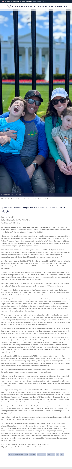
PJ (41, 454)
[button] (39, 1)
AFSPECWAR (32, 454)
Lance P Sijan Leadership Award (16, 454)
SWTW (26, 454)
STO (57, 454)
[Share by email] (7, 211)
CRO (53, 454)
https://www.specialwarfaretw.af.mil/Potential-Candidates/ (22, 447)
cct (38, 454)
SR (44, 454)
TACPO (61, 454)
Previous (3, 101)
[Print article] (3, 211)
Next (68, 101)
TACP (49, 454)
